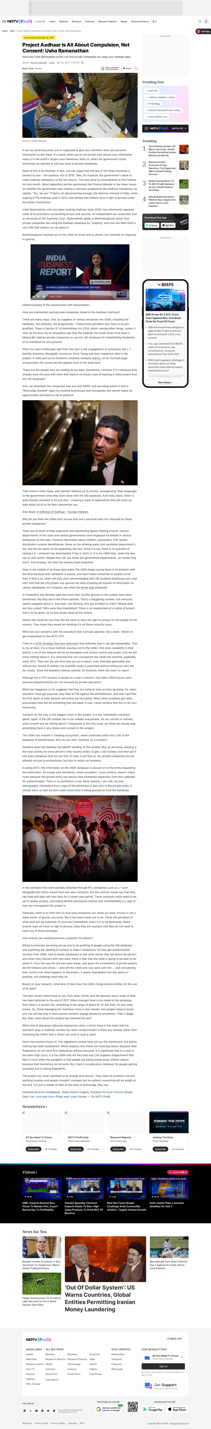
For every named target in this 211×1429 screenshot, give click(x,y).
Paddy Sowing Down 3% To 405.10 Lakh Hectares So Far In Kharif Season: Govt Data (41, 1301)
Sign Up (163, 1366)
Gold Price (51, 1374)
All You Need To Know (39, 1137)
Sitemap (72, 1423)
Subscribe (33, 1149)
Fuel (31, 1096)
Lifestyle (50, 1369)
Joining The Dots (163, 1137)
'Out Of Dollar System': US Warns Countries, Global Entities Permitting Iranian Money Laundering (100, 1298)
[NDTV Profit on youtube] (48, 1410)
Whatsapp (117, 1369)
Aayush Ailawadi (38, 62)
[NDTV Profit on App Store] (177, 1409)
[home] (19, 20)
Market (74, 1092)
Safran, (97, 358)
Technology (74, 1364)
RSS (82, 1423)
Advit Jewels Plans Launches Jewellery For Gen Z (166, 1204)
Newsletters (118, 1354)
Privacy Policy (58, 1423)
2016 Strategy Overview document (57, 643)
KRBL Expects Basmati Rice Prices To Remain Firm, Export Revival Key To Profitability (40, 1206)
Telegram (116, 1359)
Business (76, 21)
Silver (51, 1096)
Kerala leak (87, 587)
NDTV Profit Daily (78, 1137)
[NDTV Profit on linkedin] (42, 1410)
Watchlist (31, 1359)
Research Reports (108, 21)
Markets (63, 21)
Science (72, 1369)
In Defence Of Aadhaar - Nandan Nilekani (62, 511)
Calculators (52, 1379)
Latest (52, 21)
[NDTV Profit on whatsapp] (54, 1410)
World (49, 1364)
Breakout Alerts (35, 1364)
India (51, 62)
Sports (93, 1364)
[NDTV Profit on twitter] (30, 1410)
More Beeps (164, 382)
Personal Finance (140, 21)
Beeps (124, 21)
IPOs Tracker (33, 1383)
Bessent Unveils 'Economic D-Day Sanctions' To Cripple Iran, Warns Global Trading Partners (41, 1265)
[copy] (136, 68)
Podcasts (116, 1364)
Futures (30, 1374)
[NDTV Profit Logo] (38, 1338)
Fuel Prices (95, 1374)
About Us (27, 1423)
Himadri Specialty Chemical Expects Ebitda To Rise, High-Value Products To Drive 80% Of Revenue (84, 1208)
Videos (93, 1369)
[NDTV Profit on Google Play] (152, 1409)
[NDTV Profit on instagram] (36, 1410)
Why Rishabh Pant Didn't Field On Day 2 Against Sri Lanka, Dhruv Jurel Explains (168, 1265)
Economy (90, 21)
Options (30, 1379)
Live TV (41, 21)
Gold (39, 1096)
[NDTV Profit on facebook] (24, 1410)
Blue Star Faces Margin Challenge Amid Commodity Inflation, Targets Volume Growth (126, 1206)
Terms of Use (41, 1423)
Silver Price (74, 1374)
